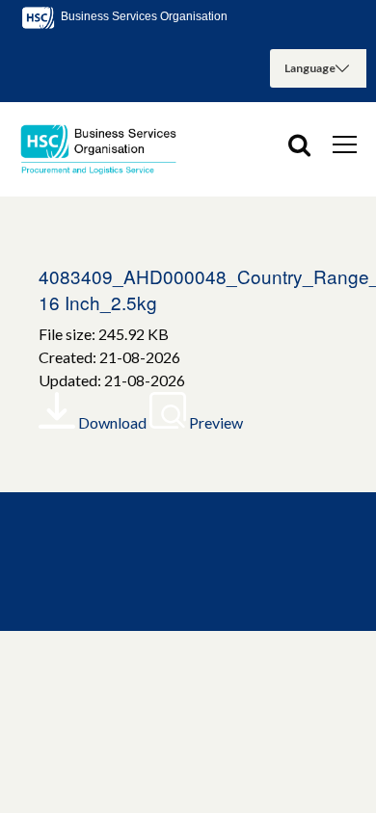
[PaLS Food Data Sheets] (106, 149)
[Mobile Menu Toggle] (345, 143)
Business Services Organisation (143, 16)
